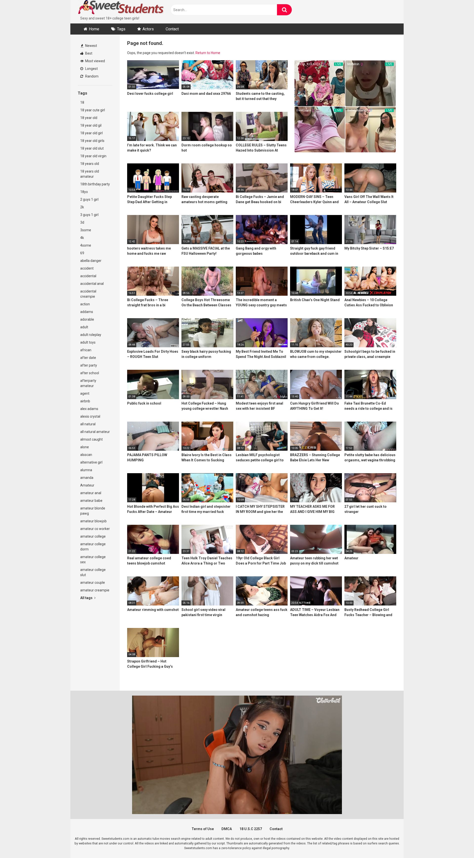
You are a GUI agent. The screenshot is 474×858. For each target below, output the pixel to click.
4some (85, 245)
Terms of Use (203, 829)
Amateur (87, 485)
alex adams (89, 409)
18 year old (88, 118)
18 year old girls (92, 141)
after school (89, 373)
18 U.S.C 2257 (250, 829)
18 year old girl (91, 133)
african (85, 350)
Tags (121, 29)
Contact (172, 29)
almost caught (91, 439)
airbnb (85, 401)
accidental (88, 276)
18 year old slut (92, 148)
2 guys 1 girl (89, 199)
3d (82, 222)
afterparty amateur (88, 383)
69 (82, 253)
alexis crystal (90, 416)
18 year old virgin (93, 156)
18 (82, 102)
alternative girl (91, 462)
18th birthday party (95, 184)
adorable (87, 319)
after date (88, 358)
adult (84, 327)
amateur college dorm (93, 546)
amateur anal (90, 493)
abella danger (90, 261)
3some (85, 230)
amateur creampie (94, 590)
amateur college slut (93, 572)
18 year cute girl (92, 110)
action (85, 304)
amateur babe (91, 501)
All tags (86, 598)
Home (94, 29)
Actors (148, 29)
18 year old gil (90, 125)
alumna (86, 470)
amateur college (93, 536)
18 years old (89, 164)
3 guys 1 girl (89, 215)
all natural (88, 424)
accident (87, 268)
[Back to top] (457, 843)
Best (88, 53)
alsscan (86, 455)
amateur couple (92, 583)
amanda (86, 478)
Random (91, 76)
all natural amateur (95, 432)
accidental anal (92, 284)
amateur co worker (95, 529)
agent (84, 393)
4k (82, 238)
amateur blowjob (93, 521)
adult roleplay (90, 335)
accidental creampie (88, 293)
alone (84, 447)
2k (82, 207)
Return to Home (208, 53)
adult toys (88, 342)
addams (86, 312)
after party (88, 365)
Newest (90, 46)
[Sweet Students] (121, 8)
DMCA (226, 829)
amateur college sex (93, 559)
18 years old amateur (89, 173)
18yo (84, 192)
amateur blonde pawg (92, 510)
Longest (91, 69)
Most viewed (94, 61)
